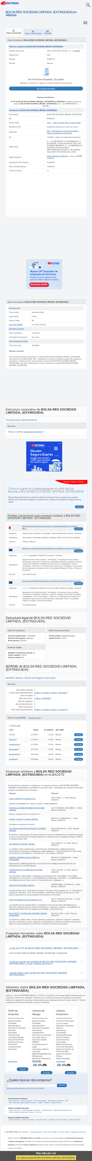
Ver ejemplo (12, 1061)
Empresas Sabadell (74, 1120)
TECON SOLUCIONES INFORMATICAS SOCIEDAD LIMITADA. (26, 809)
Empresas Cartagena (28, 1120)
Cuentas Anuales (56, 1102)
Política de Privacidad (50, 1132)
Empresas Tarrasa (41, 1120)
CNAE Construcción (14, 1110)
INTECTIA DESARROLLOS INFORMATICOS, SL (25, 900)
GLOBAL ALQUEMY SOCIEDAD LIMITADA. (23, 819)
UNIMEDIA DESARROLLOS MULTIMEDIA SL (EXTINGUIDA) (24, 858)
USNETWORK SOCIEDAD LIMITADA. (21, 885)
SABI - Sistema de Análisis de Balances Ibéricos (23, 1102)
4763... (49, 123)
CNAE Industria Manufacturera (63, 1110)
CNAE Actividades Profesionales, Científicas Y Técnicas (25, 1112)
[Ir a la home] (10, 3)
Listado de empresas (40, 1101)
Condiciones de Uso (36, 1132)
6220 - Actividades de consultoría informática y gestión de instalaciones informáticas (63, 132)
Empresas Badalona (14, 1120)
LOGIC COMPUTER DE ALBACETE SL (22, 799)
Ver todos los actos (34, 718)
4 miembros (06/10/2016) (33, 431)
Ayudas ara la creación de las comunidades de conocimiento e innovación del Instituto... (52, 548)
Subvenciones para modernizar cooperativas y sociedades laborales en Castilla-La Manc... (50, 527)
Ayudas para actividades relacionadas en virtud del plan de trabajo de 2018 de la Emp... (52, 581)
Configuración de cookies (78, 1132)
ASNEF (40, 1102)
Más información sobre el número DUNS (66, 123)
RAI (66, 1101)
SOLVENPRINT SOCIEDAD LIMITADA (22, 844)
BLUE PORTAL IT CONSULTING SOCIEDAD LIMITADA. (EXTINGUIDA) (28, 914)
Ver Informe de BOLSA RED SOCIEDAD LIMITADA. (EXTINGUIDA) (46, 1158)
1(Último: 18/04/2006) (42, 698)
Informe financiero (14, 1101)
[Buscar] (88, 5)
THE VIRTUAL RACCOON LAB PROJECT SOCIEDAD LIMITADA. (27, 829)
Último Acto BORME (16, 325)
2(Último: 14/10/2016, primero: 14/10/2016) (50, 709)
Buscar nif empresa (26, 1101)
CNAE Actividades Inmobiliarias (31, 1110)
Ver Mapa (77, 51)
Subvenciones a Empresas (56, 1101)
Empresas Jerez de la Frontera (58, 1120)
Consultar (78, 529)
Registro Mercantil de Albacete (57, 156)
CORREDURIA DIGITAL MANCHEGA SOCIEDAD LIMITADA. (26, 871)
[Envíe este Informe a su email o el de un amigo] (85, 22)
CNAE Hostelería (47, 1110)
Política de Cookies (63, 1132)
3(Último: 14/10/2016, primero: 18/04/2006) (50, 692)
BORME (46, 1102)
